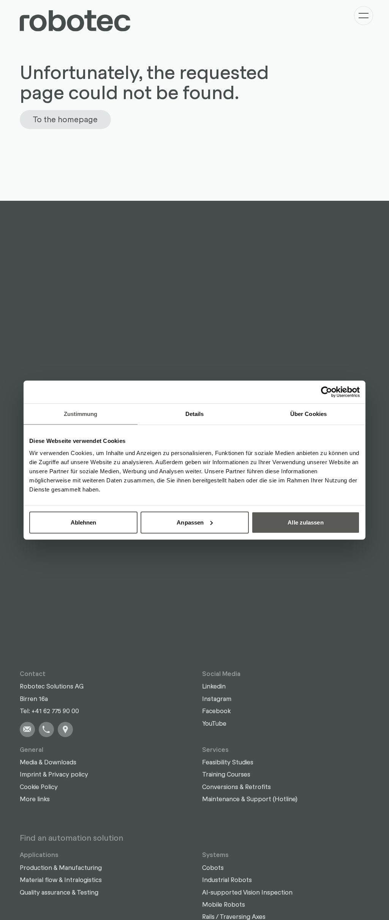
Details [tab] (194, 414)
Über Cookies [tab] (308, 414)
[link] (27, 729)
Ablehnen (83, 522)
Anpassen (190, 522)
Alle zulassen (305, 522)
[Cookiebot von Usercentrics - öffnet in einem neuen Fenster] (326, 392)
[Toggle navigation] (363, 15)
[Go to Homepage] (75, 21)
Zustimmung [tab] (81, 414)
